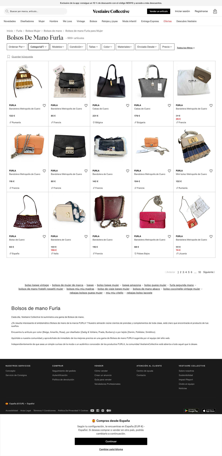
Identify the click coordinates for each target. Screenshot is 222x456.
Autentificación (60, 375)
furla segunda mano (182, 285)
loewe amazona (131, 285)
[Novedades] (18, 21)
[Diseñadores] (36, 21)
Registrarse (201, 11)
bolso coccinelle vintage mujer (181, 289)
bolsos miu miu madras (80, 289)
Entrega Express (150, 21)
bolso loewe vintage (37, 285)
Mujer (42, 21)
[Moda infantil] (139, 21)
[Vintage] (87, 21)
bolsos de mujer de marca (67, 285)
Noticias (183, 388)
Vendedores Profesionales (107, 384)
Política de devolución (63, 379)
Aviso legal (25, 410)
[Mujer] (47, 21)
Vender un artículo (159, 11)
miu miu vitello (114, 293)
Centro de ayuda (145, 370)
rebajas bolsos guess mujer (86, 293)
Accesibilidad (12, 410)
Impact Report (186, 379)
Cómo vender (101, 370)
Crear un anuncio (102, 375)
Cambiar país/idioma (111, 449)
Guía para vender (102, 379)
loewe (90, 285)
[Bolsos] (99, 21)
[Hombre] (60, 21)
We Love (67, 21)
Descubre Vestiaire (187, 21)
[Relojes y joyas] (120, 21)
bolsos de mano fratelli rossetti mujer (41, 289)
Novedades (10, 21)
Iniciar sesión (182, 11)
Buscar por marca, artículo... (24, 11)
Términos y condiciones (44, 410)
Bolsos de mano (53, 31)
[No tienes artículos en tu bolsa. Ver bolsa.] (215, 11)
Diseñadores (27, 21)
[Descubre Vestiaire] (199, 21)
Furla (19, 31)
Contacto (141, 375)
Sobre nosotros (186, 370)
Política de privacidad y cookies (73, 410)
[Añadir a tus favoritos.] (44, 105)
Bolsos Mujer (33, 31)
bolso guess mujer (155, 285)
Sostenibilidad (186, 375)
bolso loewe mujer (108, 285)
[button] (215, 11)
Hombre (54, 21)
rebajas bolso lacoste (139, 293)
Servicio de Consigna (16, 375)
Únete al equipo (187, 384)
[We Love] (74, 21)
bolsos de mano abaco (146, 289)
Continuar (111, 441)
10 (199, 272)
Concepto (10, 370)
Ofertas (168, 21)
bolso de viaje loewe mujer (113, 289)
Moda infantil (129, 21)
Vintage (81, 21)
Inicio (10, 31)
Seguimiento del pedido (64, 370)
